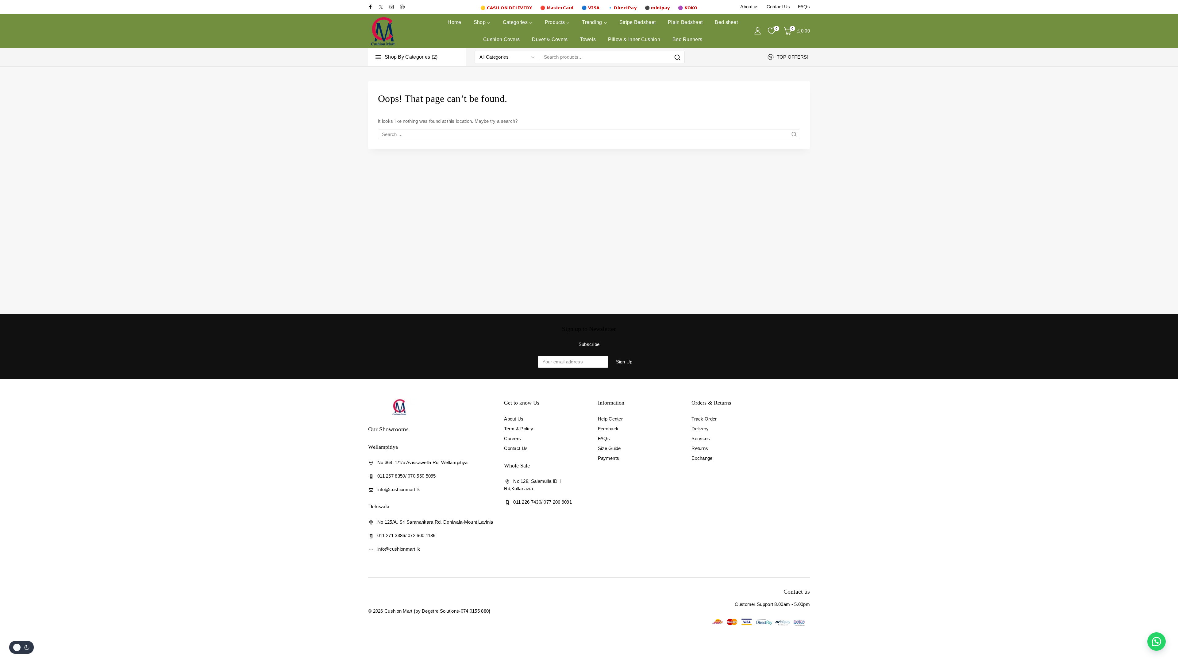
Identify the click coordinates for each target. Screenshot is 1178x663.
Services (700, 438)
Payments (608, 458)
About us (749, 6)
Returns (699, 448)
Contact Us (778, 6)
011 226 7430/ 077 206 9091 (542, 502)
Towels (588, 39)
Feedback (608, 428)
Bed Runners (687, 39)
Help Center (610, 418)
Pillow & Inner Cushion (634, 39)
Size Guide (609, 448)
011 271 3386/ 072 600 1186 (406, 535)
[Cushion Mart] (383, 31)
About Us (513, 418)
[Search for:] (589, 134)
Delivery (700, 428)
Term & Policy (518, 428)
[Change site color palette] (21, 647)
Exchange (701, 458)
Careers (512, 438)
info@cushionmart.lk (398, 489)
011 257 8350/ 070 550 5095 (406, 476)
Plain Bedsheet (685, 22)
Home (454, 22)
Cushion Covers (501, 39)
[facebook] (372, 6)
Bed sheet (726, 22)
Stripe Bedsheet (637, 22)
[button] (1156, 641)
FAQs (804, 6)
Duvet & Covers (550, 39)
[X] (383, 6)
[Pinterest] (404, 6)
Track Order (704, 418)
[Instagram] (393, 6)
